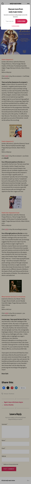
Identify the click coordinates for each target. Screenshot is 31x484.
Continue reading (15, 26)
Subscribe (21, 21)
